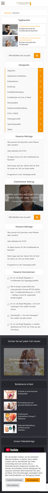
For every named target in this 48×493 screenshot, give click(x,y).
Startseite (7, 13)
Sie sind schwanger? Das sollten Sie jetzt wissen (25, 306)
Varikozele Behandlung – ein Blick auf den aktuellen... (27, 427)
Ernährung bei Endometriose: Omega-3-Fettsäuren (27, 416)
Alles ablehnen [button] (12, 485)
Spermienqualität (25, 40)
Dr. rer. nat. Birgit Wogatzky (21, 278)
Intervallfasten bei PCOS (16, 151)
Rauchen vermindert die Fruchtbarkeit (27, 43)
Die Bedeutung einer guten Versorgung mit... (24, 361)
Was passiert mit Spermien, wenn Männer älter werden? (24, 196)
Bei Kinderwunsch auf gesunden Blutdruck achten (27, 404)
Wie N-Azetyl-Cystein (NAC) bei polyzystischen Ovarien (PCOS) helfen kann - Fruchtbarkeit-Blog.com (25, 289)
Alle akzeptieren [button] (32, 480)
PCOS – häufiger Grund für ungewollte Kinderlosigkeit (25, 295)
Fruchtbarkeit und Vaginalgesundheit (24, 280)
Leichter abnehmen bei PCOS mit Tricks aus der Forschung (25, 327)
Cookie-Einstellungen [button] (14, 480)
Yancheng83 (15, 315)
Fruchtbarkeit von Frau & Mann (29, 26)
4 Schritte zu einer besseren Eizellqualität (28, 392)
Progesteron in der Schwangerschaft (21, 174)
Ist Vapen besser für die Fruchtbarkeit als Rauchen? (28, 30)
